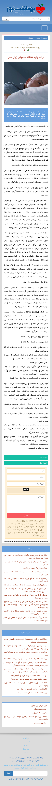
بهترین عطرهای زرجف (38, 712)
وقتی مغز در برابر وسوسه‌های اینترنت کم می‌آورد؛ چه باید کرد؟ (26, 563)
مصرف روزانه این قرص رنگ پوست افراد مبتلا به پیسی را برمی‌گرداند (26, 573)
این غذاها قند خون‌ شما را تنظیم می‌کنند (32, 692)
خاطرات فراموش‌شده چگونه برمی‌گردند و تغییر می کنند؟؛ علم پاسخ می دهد (26, 557)
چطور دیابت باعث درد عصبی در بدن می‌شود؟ (29, 679)
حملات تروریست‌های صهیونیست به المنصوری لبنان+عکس (26, 684)
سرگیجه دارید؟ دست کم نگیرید (35, 568)
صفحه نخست (41, 38)
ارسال (8, 773)
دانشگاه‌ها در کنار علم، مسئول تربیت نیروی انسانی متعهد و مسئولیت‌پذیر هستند (26, 641)
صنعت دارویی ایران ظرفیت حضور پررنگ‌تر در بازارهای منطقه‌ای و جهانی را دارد (26, 612)
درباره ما (26, 738)
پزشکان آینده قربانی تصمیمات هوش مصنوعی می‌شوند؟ (25, 585)
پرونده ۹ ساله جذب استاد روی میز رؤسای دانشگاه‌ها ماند (25, 658)
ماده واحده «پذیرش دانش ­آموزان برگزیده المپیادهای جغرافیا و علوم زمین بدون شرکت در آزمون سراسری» (26, 670)
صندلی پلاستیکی (40, 709)
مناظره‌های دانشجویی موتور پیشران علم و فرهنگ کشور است (26, 654)
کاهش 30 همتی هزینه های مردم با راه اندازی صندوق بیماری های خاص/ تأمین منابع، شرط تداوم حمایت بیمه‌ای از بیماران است (26, 604)
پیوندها (26, 749)
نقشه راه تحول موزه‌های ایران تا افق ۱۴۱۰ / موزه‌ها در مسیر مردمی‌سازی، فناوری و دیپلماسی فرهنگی (26, 664)
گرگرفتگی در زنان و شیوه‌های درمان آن (32, 689)
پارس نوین (13, 778)
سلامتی (31, 38)
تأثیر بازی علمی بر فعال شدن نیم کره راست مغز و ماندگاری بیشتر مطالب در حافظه (26, 590)
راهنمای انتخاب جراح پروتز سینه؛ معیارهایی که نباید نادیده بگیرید (26, 580)
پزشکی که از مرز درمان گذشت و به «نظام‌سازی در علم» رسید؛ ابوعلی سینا (26, 597)
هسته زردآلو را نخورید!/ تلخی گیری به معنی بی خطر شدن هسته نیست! (26, 619)
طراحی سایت (38, 778)
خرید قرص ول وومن (39, 705)
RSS (26, 752)
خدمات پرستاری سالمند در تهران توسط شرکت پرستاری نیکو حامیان (26, 718)
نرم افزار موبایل (27, 778)
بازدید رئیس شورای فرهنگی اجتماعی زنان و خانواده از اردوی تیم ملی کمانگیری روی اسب (26, 647)
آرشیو (26, 745)
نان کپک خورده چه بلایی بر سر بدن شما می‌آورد (28, 675)
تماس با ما (26, 742)
